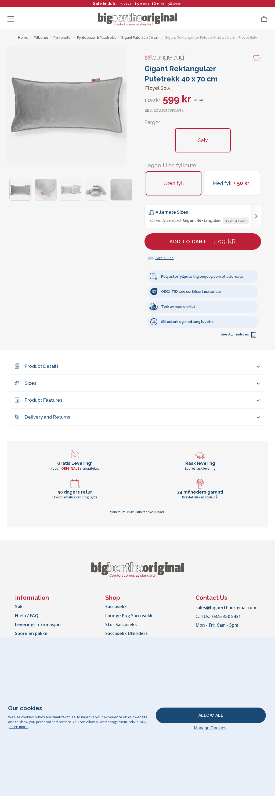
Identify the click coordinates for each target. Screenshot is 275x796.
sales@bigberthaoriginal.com (226, 608)
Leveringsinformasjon (38, 624)
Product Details (42, 366)
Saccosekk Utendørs (126, 633)
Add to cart (202, 241)
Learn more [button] (18, 726)
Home (23, 37)
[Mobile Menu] (11, 19)
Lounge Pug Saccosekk (129, 616)
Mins (161, 3)
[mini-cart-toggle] (264, 19)
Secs (177, 3)
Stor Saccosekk (121, 624)
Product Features (43, 400)
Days (127, 3)
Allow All (210, 715)
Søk (19, 606)
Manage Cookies (210, 728)
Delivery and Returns (47, 417)
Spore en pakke (31, 633)
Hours (145, 3)
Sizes (30, 383)
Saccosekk (116, 606)
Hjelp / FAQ (26, 616)
